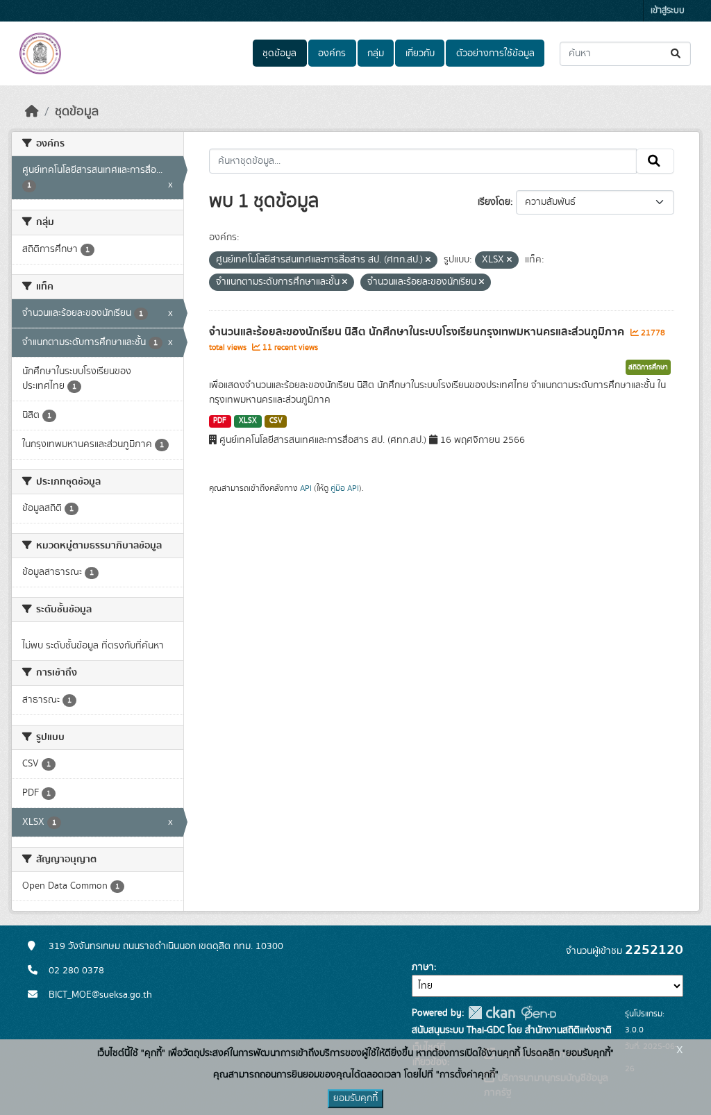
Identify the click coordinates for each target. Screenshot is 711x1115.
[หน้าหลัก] (32, 112)
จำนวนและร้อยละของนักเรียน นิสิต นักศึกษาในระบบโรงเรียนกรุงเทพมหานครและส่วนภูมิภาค (418, 332)
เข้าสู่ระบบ (668, 10)
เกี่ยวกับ (420, 53)
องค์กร (332, 53)
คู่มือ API (345, 488)
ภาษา (423, 967)
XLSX (248, 420)
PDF (219, 420)
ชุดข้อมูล (279, 53)
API (306, 488)
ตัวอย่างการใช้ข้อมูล (495, 53)
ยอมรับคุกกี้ (355, 1098)
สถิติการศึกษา (648, 367)
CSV (276, 420)
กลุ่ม (375, 53)
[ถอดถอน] (428, 260)
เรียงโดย (494, 202)
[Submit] (677, 54)
